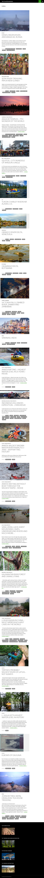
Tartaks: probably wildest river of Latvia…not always (14, 672)
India (3, 335)
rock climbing (5, 641)
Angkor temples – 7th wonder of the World (13, 120)
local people (19, 48)
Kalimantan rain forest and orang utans (14, 575)
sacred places (15, 135)
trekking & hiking (18, 418)
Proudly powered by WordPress (6, 876)
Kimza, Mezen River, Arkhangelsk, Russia (12, 36)
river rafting (15, 208)
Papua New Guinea (5, 76)
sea (3, 418)
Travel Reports (7, 158)
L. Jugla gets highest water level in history (13, 716)
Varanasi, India (9, 338)
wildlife (13, 92)
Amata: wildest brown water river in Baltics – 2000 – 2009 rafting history (13, 448)
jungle (25, 134)
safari (4, 240)
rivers (24, 48)
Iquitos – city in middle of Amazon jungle (13, 161)
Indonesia (4, 572)
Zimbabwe (7, 300)
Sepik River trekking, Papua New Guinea (12, 79)
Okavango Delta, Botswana (10, 267)
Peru (3, 158)
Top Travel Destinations (7, 1)
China (3, 618)
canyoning (14, 311)
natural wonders (6, 592)
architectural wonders (10, 48)
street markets (9, 177)
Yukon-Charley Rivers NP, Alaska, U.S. (14, 203)
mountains (16, 415)
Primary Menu (42, 1)
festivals (7, 342)
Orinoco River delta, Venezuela (12, 233)
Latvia (3, 367)
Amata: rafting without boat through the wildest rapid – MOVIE (14, 486)
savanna (4, 274)
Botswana (4, 264)
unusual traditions (10, 50)
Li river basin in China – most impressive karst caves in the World (13, 622)
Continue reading (21, 131)
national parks (8, 208)
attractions (8, 311)
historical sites (19, 134)
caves (13, 546)
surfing (7, 418)
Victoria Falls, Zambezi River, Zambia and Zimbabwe (13, 304)
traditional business (13, 641)
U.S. (2, 199)
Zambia (3, 300)
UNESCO (4, 50)
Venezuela (4, 230)
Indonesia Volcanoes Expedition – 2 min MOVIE (14, 404)
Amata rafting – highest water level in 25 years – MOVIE (14, 371)
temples (21, 135)
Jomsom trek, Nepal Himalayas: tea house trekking (12, 798)
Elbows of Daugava (11, 755)
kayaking (11, 239)
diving (7, 415)
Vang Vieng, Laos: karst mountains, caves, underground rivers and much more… (14, 530)
